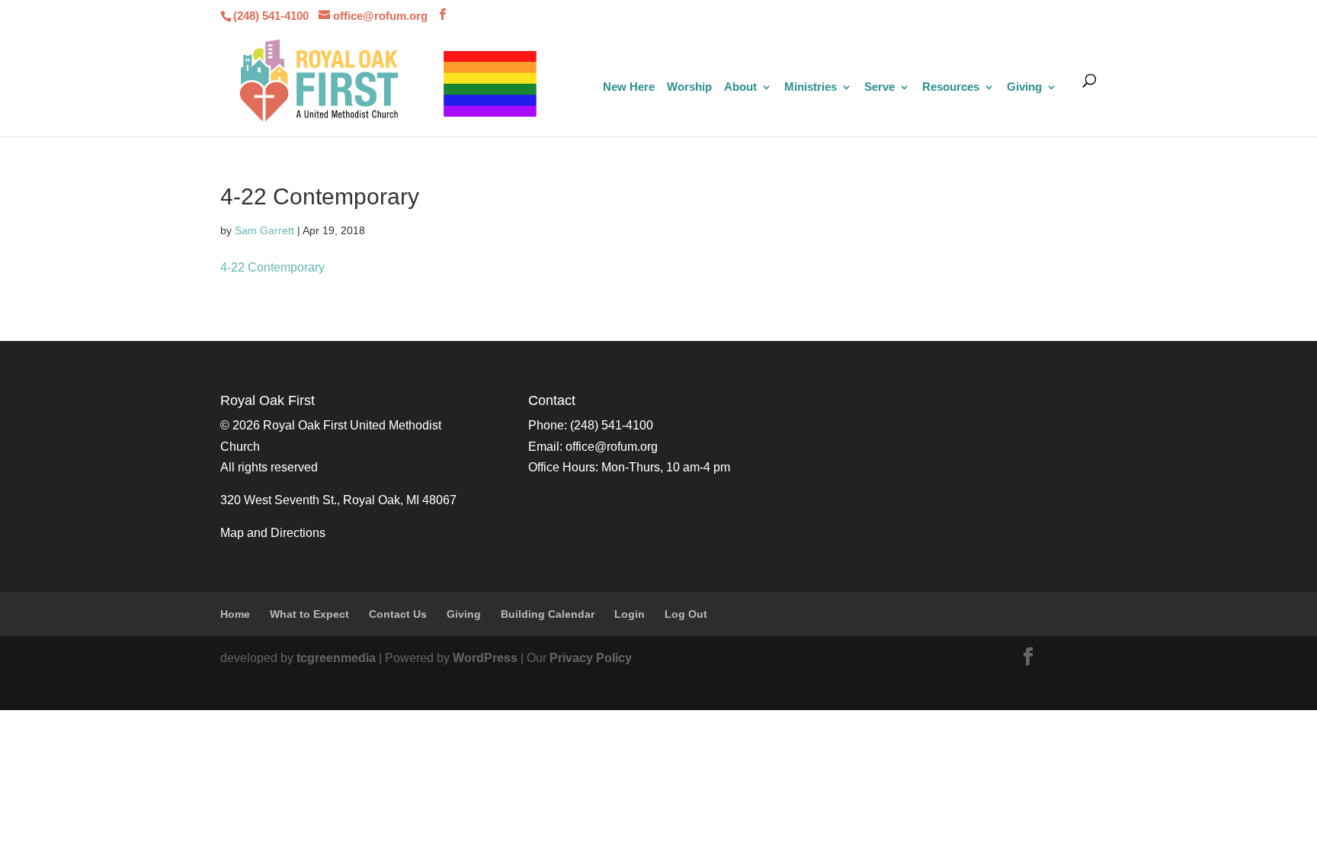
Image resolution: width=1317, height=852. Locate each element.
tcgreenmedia (336, 657)
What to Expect (309, 614)
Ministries (810, 87)
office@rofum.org (612, 446)
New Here (629, 87)
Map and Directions (272, 532)
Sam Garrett (264, 230)
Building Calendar (547, 614)
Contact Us (398, 614)
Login (629, 614)
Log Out (686, 614)
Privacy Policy (591, 657)
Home (235, 614)
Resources (950, 87)
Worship (689, 87)
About (740, 87)
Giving (1024, 87)
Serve (879, 87)
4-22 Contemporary (272, 267)
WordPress (485, 657)
